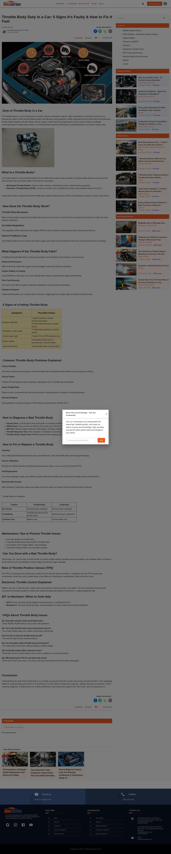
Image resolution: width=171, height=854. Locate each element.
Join (101, 440)
